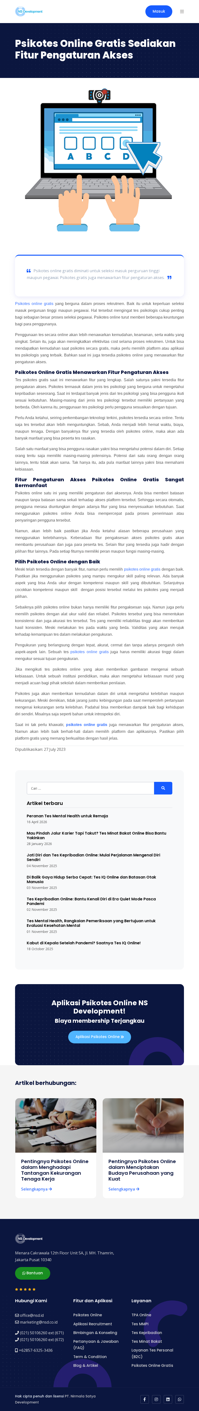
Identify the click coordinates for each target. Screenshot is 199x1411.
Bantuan (34, 1273)
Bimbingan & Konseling (95, 1332)
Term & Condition (90, 1356)
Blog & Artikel (85, 1365)
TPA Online (141, 1315)
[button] (182, 11)
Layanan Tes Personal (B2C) (152, 1353)
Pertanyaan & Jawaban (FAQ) (96, 1344)
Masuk (159, 11)
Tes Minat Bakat (147, 1341)
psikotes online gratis (142, 569)
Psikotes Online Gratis (152, 1365)
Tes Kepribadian (147, 1332)
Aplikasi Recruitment (92, 1324)
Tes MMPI (140, 1324)
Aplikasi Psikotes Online (98, 1036)
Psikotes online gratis (34, 304)
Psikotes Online (87, 1315)
